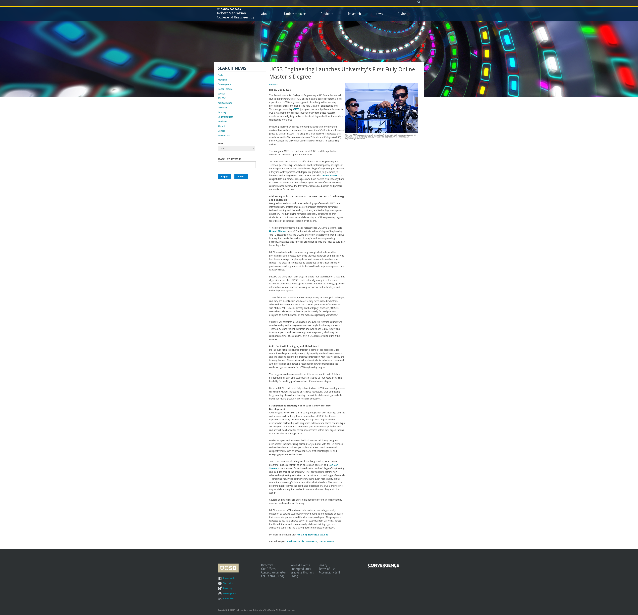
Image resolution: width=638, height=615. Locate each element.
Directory (267, 565)
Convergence (224, 84)
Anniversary (224, 135)
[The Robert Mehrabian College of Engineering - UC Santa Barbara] (235, 17)
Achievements (225, 103)
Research (354, 13)
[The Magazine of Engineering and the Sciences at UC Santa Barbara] (383, 567)
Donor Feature (225, 89)
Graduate (327, 13)
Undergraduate (295, 13)
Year (220, 143)
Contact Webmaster (273, 572)
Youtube (228, 583)
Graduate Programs (302, 572)
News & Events (300, 565)
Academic (222, 79)
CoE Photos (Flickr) (272, 575)
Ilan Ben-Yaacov (309, 541)
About (265, 13)
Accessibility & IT (329, 572)
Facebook (229, 578)
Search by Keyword (230, 159)
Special (221, 93)
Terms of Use (327, 568)
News (379, 13)
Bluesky (227, 588)
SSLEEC (222, 98)
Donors (221, 131)
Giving (402, 13)
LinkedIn (228, 598)
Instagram (229, 593)
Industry (222, 112)
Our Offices (268, 568)
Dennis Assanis (326, 541)
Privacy (323, 565)
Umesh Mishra (293, 541)
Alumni (221, 126)
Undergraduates (300, 568)
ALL (220, 75)
